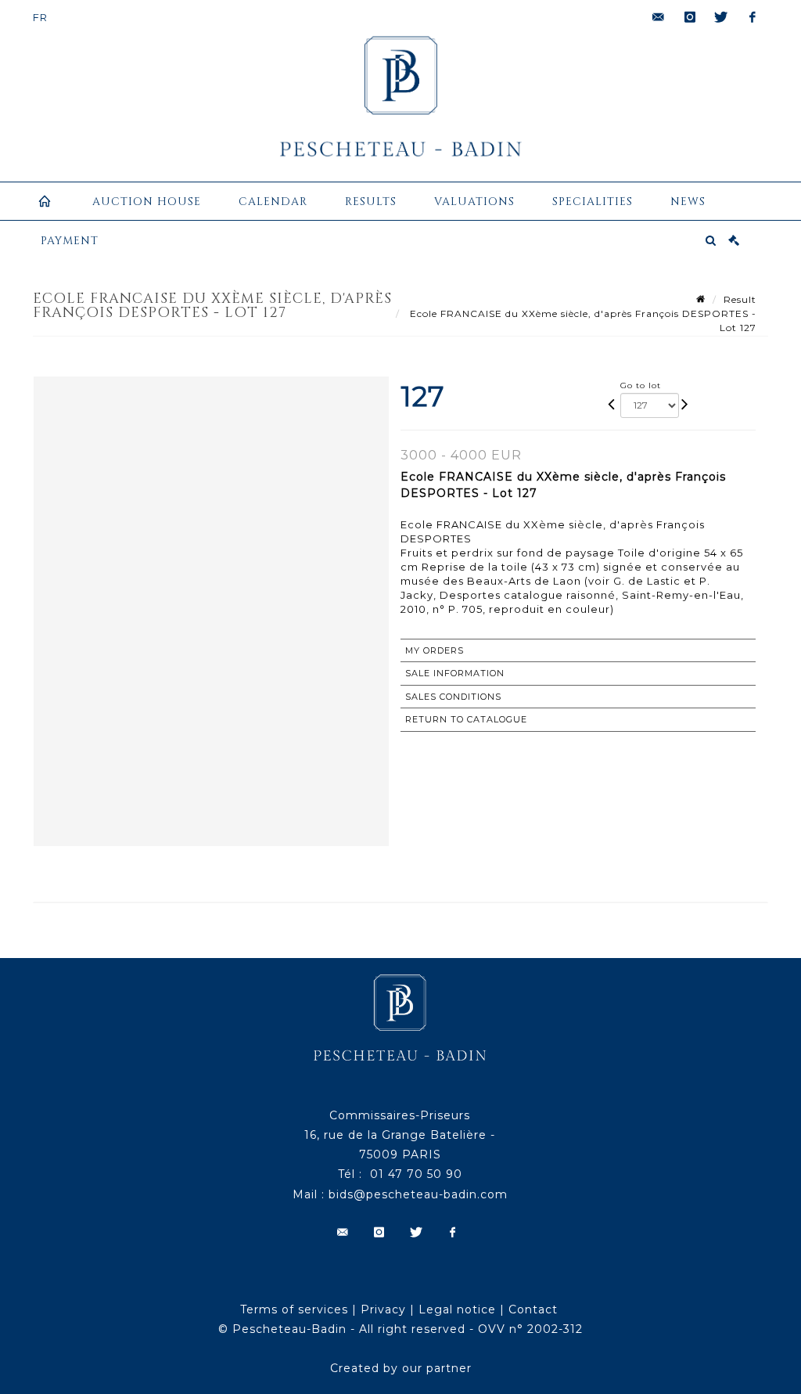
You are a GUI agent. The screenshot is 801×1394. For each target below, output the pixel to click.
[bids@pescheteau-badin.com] (658, 17)
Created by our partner (401, 1368)
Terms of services (294, 1309)
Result (740, 299)
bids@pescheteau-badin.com (418, 1194)
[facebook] (752, 17)
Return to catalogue (466, 719)
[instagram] (690, 17)
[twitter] (721, 17)
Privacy (383, 1309)
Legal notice (457, 1309)
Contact (533, 1309)
